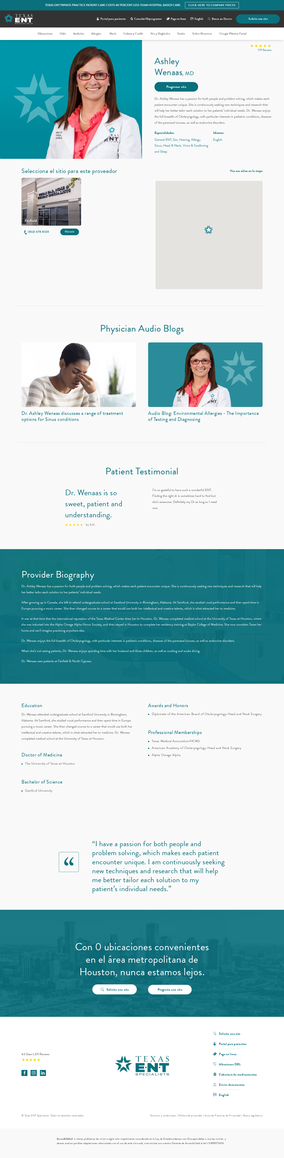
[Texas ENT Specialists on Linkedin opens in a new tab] (43, 1073)
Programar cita (176, 86)
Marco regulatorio (253, 1115)
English (199, 19)
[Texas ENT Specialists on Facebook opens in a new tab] (24, 1073)
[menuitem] (45, 33)
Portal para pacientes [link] (233, 1044)
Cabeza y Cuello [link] (133, 33)
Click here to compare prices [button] (212, 5)
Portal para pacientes (113, 19)
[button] (36, 231)
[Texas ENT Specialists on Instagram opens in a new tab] (34, 1073)
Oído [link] (63, 33)
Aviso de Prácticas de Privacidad (222, 1115)
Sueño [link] (181, 33)
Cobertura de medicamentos (238, 1074)
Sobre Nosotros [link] (202, 33)
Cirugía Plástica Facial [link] (233, 33)
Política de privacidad (190, 1115)
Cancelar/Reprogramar (148, 19)
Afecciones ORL (230, 1064)
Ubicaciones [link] (45, 33)
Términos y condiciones (163, 1115)
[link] (213, 48)
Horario (70, 231)
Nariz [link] (113, 33)
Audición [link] (78, 33)
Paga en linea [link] (178, 19)
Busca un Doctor (222, 19)
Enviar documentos (231, 1084)
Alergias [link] (96, 33)
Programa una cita (170, 989)
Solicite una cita (258, 19)
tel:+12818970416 (213, 1143)
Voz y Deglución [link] (160, 33)
